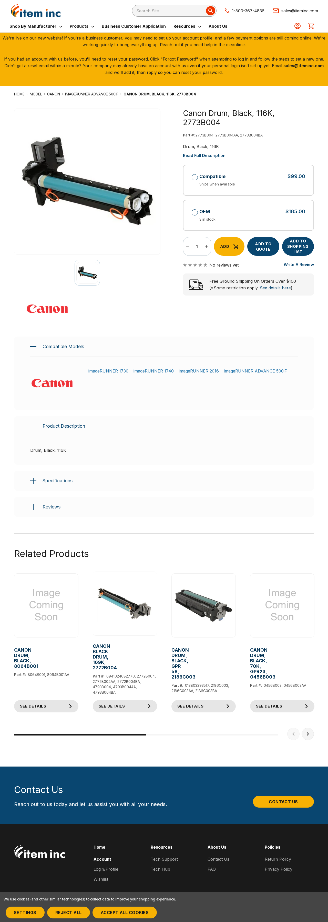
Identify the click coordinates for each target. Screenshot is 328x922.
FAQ (212, 869)
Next (308, 734)
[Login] (297, 26)
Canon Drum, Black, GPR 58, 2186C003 (175, 663)
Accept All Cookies (125, 912)
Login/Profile (106, 869)
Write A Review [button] (299, 264)
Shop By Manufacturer (33, 26)
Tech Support (164, 859)
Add (224, 246)
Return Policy (278, 859)
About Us (218, 26)
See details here (275, 287)
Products (79, 26)
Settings (25, 912)
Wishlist (101, 879)
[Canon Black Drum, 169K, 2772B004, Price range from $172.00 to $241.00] (125, 604)
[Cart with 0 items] (311, 26)
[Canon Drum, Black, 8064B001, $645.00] (46, 605)
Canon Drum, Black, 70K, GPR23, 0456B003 (254, 663)
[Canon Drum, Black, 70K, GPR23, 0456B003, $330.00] (282, 605)
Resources (184, 26)
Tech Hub (160, 869)
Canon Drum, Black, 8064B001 (18, 658)
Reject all (68, 912)
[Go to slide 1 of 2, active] (80, 734)
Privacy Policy (278, 869)
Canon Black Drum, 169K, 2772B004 (97, 656)
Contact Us (283, 801)
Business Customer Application (134, 26)
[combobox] (174, 11)
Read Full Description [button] (204, 155)
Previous (293, 734)
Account (102, 859)
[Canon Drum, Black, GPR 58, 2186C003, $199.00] (203, 605)
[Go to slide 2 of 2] (212, 734)
